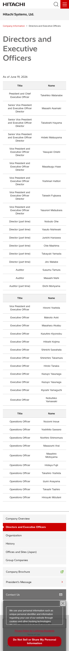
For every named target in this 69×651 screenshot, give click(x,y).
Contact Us (13, 594)
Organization (14, 535)
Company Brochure (18, 571)
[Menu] (64, 4)
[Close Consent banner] (63, 603)
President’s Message (18, 582)
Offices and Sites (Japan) (21, 551)
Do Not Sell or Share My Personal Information (34, 641)
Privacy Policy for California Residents (34, 630)
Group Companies (17, 560)
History (10, 543)
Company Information (14, 26)
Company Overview (18, 518)
